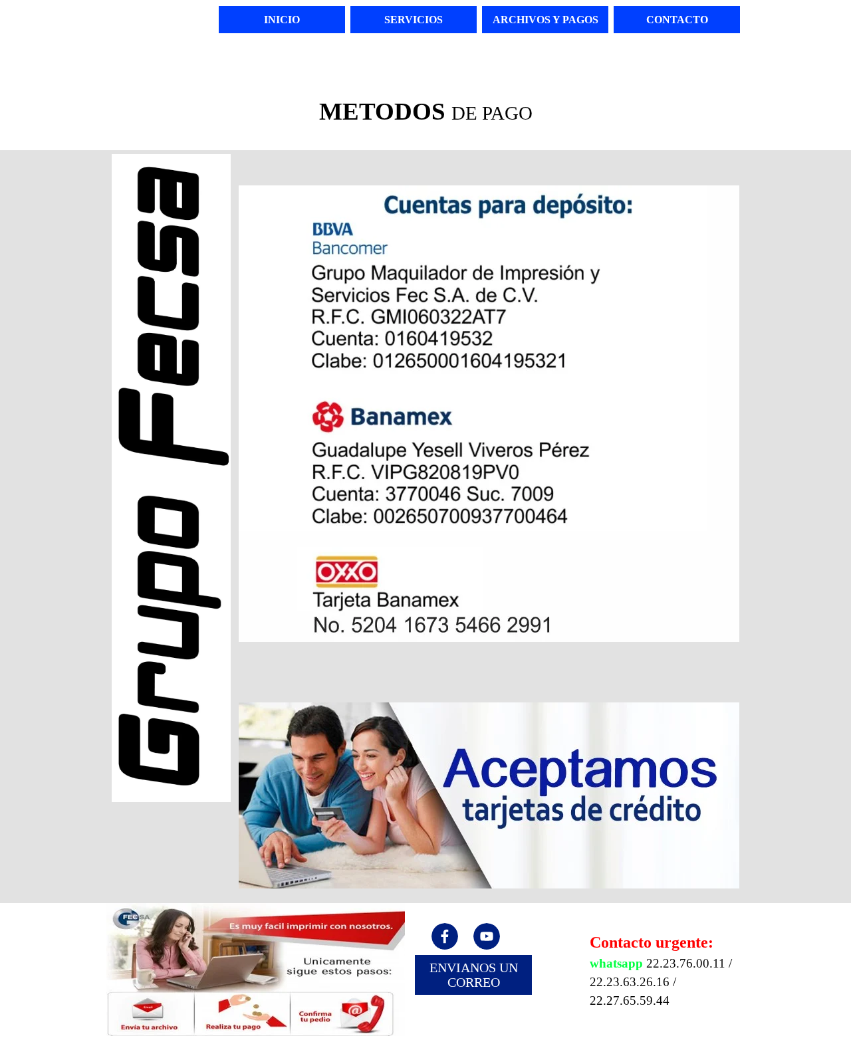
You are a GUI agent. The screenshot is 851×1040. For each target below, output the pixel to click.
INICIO (282, 19)
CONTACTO (677, 19)
